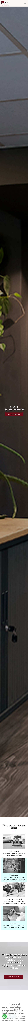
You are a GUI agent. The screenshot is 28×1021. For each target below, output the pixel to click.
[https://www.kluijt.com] (5, 3)
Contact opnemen (13, 976)
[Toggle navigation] (25, 3)
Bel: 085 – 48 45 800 (14, 414)
